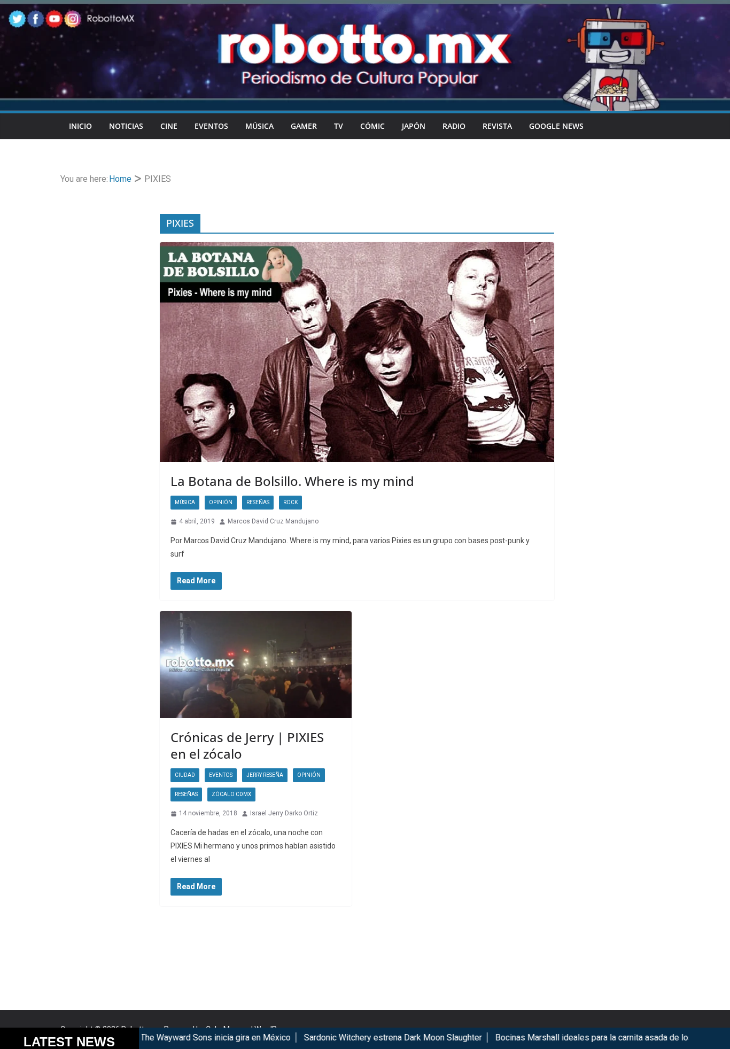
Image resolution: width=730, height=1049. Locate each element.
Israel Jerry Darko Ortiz (284, 813)
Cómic (372, 126)
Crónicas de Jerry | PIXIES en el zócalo (247, 745)
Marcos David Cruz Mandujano (273, 521)
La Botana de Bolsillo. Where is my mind (292, 481)
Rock (290, 502)
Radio (453, 126)
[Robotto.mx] (365, 7)
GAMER (304, 126)
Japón (413, 126)
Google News (556, 126)
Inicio (80, 126)
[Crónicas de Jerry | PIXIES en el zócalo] (256, 664)
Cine (168, 126)
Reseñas (257, 502)
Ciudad (185, 775)
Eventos (211, 126)
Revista (497, 126)
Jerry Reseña (264, 775)
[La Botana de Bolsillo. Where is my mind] (357, 352)
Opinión (220, 502)
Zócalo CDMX (231, 794)
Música (259, 126)
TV (338, 126)
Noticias (126, 126)
